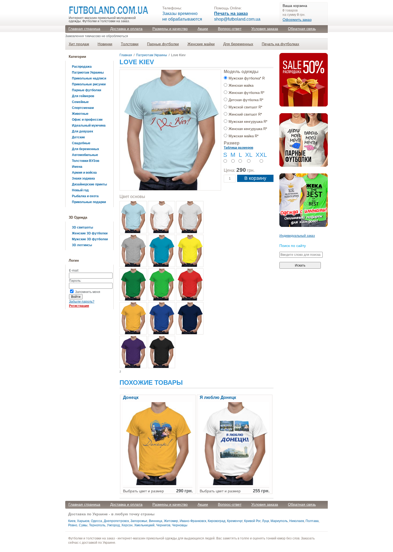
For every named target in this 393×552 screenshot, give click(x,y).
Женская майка (241, 85)
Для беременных (238, 44)
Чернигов (163, 525)
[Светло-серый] (189, 217)
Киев (71, 521)
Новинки (105, 44)
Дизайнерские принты (89, 184)
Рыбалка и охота (85, 196)
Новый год (80, 190)
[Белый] (161, 217)
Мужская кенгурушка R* (248, 122)
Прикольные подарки (89, 202)
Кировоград (216, 521)
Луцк (265, 521)
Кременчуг (234, 521)
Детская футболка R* (246, 100)
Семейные (80, 102)
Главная (126, 55)
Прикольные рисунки (89, 84)
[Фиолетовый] (133, 352)
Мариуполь (279, 521)
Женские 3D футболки (89, 233)
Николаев (296, 521)
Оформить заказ (297, 19)
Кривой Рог (252, 521)
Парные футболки (163, 44)
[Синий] (161, 318)
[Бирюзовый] (161, 251)
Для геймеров (83, 96)
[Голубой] (133, 217)
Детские (78, 137)
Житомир (171, 521)
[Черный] (161, 352)
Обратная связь (302, 28)
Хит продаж (79, 44)
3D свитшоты (82, 227)
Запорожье (138, 521)
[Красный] (189, 284)
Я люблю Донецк (218, 397)
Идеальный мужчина (89, 125)
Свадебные (81, 143)
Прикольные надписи (89, 78)
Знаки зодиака (83, 178)
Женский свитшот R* (245, 114)
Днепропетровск (116, 521)
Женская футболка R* (246, 93)
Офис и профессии (87, 119)
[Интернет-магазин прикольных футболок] (109, 10)
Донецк (130, 397)
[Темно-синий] (189, 318)
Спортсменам (83, 108)
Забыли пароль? (81, 301)
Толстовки (129, 44)
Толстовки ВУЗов (85, 161)
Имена (77, 167)
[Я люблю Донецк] (234, 484)
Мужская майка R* (244, 136)
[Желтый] (189, 251)
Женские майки (201, 44)
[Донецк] (157, 484)
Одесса (96, 521)
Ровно (72, 525)
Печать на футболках (280, 44)
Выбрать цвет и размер (143, 491)
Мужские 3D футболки (90, 239)
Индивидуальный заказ (297, 236)
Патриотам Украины (88, 72)
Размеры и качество (170, 28)
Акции (203, 28)
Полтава (312, 521)
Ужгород (113, 525)
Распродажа (82, 66)
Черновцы (179, 525)
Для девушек (82, 131)
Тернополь (97, 525)
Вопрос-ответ (229, 28)
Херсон (127, 525)
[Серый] (133, 251)
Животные (80, 114)
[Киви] (161, 284)
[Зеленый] (133, 284)
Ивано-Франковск (193, 521)
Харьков (83, 521)
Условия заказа (264, 28)
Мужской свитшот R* (245, 107)
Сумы (83, 525)
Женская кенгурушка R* (248, 129)
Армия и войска (84, 172)
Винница (155, 521)
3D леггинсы (82, 245)
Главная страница (84, 28)
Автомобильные (85, 155)
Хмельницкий (144, 525)
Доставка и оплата (126, 28)
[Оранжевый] (133, 318)
